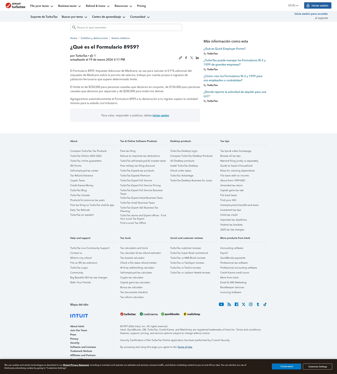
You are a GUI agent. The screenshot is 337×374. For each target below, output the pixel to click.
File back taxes (228, 195)
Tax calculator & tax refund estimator (140, 252)
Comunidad (137, 16)
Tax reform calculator (132, 297)
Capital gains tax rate (232, 190)
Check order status (180, 170)
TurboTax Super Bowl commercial (189, 252)
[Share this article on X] (192, 58)
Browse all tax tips (230, 155)
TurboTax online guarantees (85, 160)
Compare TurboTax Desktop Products (191, 155)
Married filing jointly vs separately (239, 160)
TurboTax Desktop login (183, 151)
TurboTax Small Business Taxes (137, 202)
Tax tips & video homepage (235, 151)
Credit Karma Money (81, 185)
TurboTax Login (79, 267)
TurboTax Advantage (181, 175)
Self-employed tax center (84, 170)
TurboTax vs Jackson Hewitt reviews (190, 272)
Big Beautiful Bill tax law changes (88, 277)
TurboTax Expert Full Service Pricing (140, 185)
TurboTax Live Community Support (89, 248)
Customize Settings (317, 366)
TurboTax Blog (78, 190)
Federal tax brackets (231, 224)
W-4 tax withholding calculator (137, 267)
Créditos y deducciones (94, 38)
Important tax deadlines (233, 219)
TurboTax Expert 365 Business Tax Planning (139, 208)
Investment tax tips (230, 209)
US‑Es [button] (291, 5)
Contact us (76, 252)
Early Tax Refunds (80, 209)
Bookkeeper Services (232, 287)
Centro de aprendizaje (106, 16)
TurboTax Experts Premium (135, 175)
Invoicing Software (230, 292)
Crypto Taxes (77, 180)
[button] (93, 142)
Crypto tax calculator (131, 277)
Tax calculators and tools (134, 248)
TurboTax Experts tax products (137, 170)
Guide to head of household (236, 165)
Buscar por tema (72, 16)
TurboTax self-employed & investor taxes (143, 160)
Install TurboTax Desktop (184, 165)
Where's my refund (81, 257)
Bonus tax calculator (131, 287)
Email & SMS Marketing (233, 282)
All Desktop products (182, 160)
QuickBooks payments (232, 257)
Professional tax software (234, 262)
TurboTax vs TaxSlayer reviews (187, 262)
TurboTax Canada (80, 195)
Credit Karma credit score (234, 272)
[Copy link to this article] (180, 58)
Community (76, 272)
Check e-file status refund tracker (138, 262)
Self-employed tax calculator (136, 272)
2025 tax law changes (232, 229)
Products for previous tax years (87, 200)
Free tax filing (128, 151)
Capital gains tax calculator (135, 282)
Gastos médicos (120, 38)
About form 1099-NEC (232, 180)
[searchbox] (126, 27)
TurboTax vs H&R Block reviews (187, 257)
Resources (121, 6)
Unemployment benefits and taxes (239, 205)
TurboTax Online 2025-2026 (86, 155)
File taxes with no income (234, 175)
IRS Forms (75, 165)
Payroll (224, 252)
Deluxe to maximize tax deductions (140, 155)
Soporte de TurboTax (44, 16)
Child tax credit (228, 214)
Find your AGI (228, 200)
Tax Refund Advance (81, 175)
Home (73, 38)
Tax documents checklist (133, 292)
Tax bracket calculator (132, 257)
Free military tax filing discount (137, 165)
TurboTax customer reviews (185, 248)
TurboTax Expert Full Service (136, 180)
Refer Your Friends (80, 282)
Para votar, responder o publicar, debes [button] (135, 115)
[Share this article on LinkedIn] (197, 58)
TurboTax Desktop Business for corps (191, 180)
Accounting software (231, 248)
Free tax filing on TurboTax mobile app (92, 205)
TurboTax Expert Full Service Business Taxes (141, 191)
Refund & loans (95, 6)
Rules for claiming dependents (237, 170)
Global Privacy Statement (76, 365)
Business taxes (67, 6)
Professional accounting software (238, 267)
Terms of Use (184, 347)
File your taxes (39, 6)
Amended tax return (231, 185)
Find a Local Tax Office (133, 222)
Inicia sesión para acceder (311, 13)
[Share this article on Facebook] (186, 58)
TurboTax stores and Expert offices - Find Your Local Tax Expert (143, 216)
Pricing (141, 6)
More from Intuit (229, 277)
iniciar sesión (161, 115)
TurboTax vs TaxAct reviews (185, 267)
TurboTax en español (82, 214)
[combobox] (126, 27)
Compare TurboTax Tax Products (88, 151)
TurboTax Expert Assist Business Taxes (141, 197)
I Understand (286, 366)
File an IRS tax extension (83, 262)
